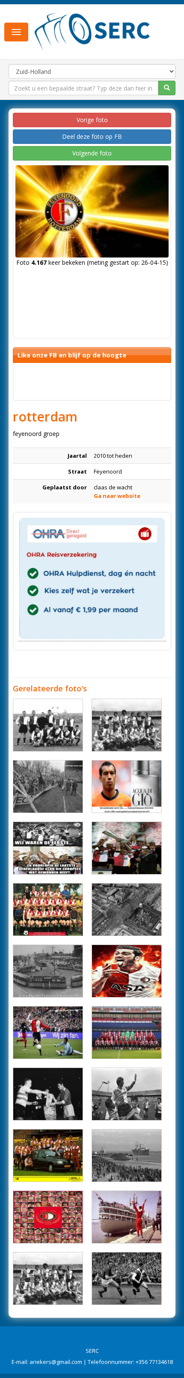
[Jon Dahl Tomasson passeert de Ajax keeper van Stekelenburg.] (48, 1032)
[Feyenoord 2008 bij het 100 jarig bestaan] (48, 1217)
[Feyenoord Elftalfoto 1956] (48, 725)
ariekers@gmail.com (56, 1362)
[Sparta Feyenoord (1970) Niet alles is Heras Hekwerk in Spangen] (48, 786)
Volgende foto (92, 153)
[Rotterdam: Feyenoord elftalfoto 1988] (48, 1155)
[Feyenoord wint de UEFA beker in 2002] (127, 848)
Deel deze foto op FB (92, 136)
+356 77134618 (154, 1362)
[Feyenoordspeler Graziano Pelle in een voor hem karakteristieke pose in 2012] (127, 971)
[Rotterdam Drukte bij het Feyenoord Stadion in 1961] (48, 971)
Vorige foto (92, 120)
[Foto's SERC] (92, 31)
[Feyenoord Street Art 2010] (127, 725)
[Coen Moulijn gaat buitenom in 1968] (127, 1278)
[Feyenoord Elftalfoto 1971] (48, 909)
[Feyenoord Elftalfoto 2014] (127, 1032)
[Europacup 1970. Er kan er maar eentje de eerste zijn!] (48, 848)
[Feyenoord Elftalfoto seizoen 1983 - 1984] (48, 1278)
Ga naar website (117, 496)
